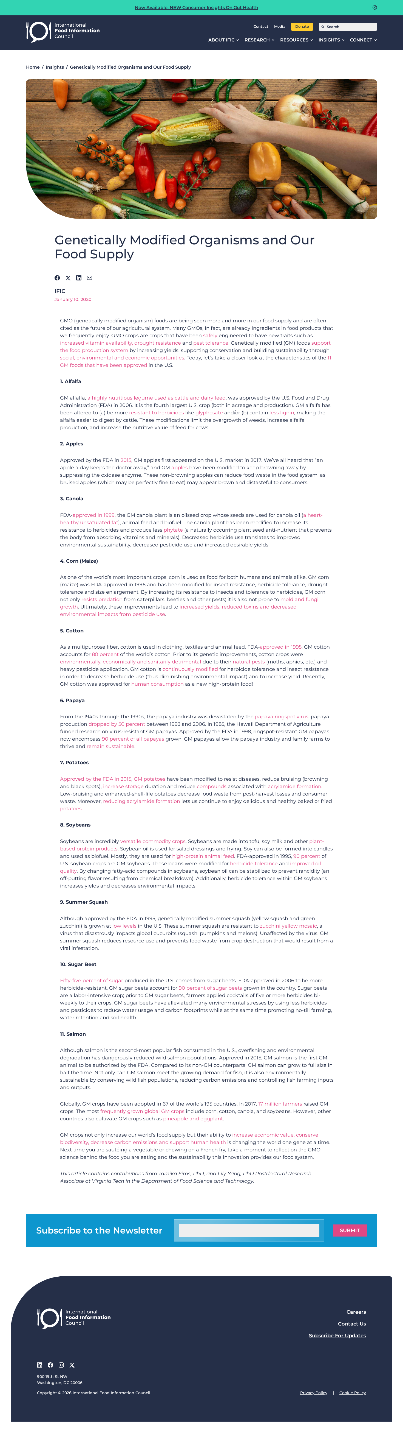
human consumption (157, 684)
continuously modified (190, 669)
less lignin (281, 413)
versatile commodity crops (153, 841)
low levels (124, 926)
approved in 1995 (281, 647)
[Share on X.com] (68, 278)
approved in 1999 (94, 515)
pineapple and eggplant (193, 1119)
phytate (173, 530)
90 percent (306, 856)
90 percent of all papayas (133, 739)
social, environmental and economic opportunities (122, 358)
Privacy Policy (313, 1392)
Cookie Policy (352, 1392)
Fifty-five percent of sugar (91, 981)
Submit (350, 1230)
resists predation (102, 599)
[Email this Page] (89, 278)
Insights (55, 67)
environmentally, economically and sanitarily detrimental (130, 662)
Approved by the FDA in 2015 (95, 779)
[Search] (323, 27)
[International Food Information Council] (63, 32)
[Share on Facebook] (57, 278)
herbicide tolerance (254, 864)
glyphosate (209, 413)
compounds (211, 786)
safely (211, 336)
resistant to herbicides (156, 413)
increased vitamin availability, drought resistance (120, 343)
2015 (126, 460)
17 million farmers (280, 1104)
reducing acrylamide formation (141, 801)
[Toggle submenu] (237, 40)
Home (33, 67)
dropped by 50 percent (117, 724)
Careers (356, 1312)
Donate (302, 26)
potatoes (71, 809)
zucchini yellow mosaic (288, 926)
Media (279, 26)
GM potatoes (149, 779)
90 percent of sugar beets (210, 988)
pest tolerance (210, 343)
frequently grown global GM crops (142, 1111)
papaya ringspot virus (281, 717)
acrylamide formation (294, 786)
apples (179, 468)
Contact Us (352, 1324)
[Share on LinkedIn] (78, 278)
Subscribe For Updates (337, 1336)
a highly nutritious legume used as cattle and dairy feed (156, 398)
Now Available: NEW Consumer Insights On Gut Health (196, 7)
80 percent (105, 654)
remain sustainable (110, 746)
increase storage (123, 786)
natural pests (249, 662)
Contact (261, 26)
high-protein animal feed (203, 856)
